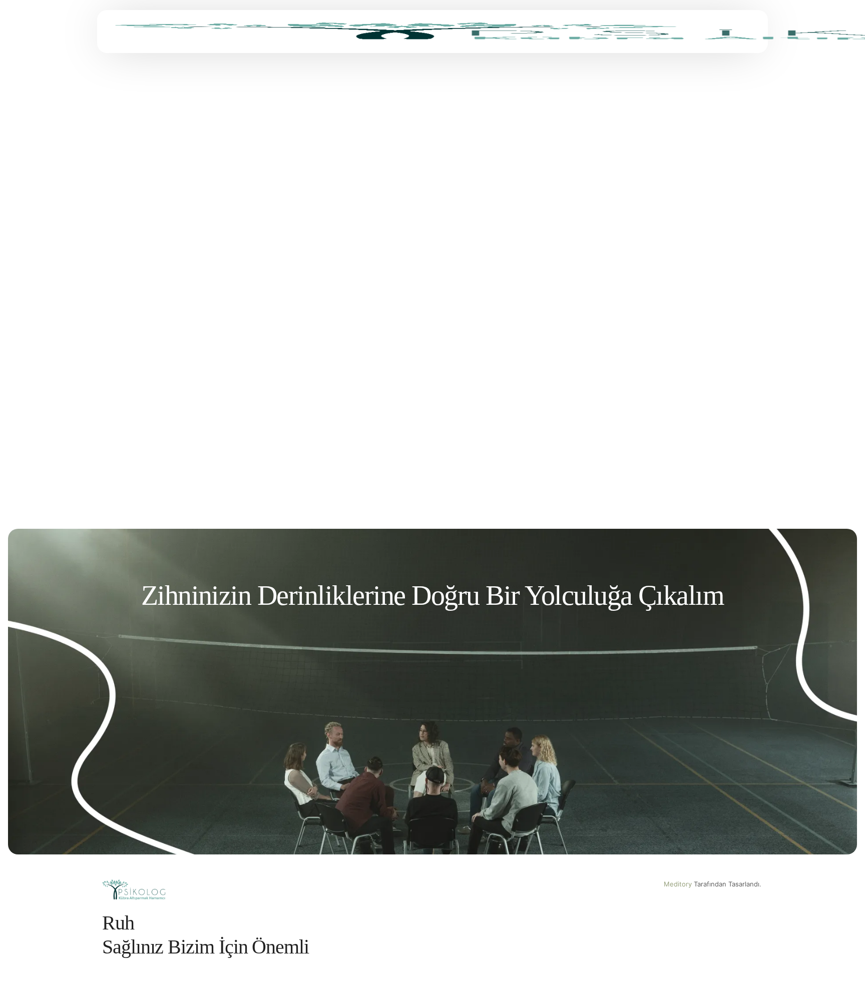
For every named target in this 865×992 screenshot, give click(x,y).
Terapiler (137, 307)
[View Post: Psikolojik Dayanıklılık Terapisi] (661, 225)
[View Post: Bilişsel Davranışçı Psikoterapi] (661, 448)
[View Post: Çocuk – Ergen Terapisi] (204, 448)
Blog (110, 307)
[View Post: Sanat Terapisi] (204, 225)
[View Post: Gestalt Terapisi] (433, 225)
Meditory (678, 884)
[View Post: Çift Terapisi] (433, 448)
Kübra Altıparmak (131, 342)
